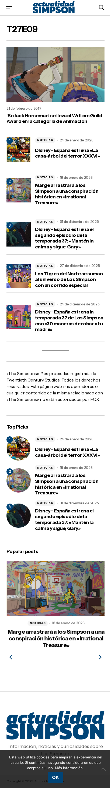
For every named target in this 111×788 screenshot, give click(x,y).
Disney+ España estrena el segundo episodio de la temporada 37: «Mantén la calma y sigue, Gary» (64, 238)
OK (55, 777)
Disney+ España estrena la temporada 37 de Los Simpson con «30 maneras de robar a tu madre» (69, 320)
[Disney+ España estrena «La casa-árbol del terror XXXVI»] (18, 448)
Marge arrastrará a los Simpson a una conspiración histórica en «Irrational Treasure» (66, 194)
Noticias (45, 140)
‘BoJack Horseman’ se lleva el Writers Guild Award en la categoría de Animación (54, 118)
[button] (9, 7)
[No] (104, 769)
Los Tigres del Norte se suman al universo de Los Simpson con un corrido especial (69, 279)
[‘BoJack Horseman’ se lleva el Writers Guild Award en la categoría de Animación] (55, 74)
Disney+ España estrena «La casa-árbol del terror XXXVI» (67, 153)
